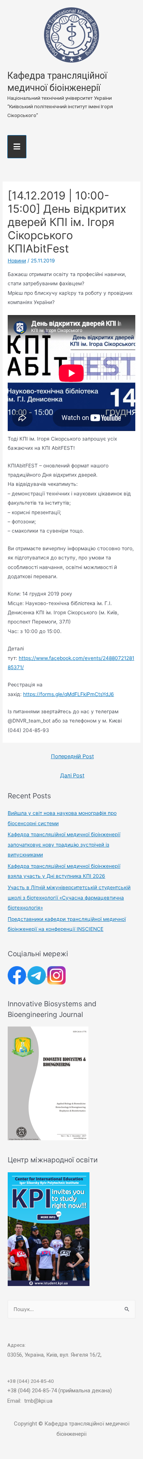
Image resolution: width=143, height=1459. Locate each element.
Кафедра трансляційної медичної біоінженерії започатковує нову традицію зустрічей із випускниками (64, 844)
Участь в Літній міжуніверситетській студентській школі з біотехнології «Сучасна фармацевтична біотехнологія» (69, 897)
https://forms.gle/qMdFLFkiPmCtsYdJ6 (68, 694)
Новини (17, 261)
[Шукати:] (71, 1309)
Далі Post (72, 775)
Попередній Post (72, 756)
